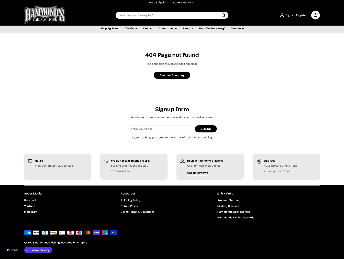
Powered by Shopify (74, 242)
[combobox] (172, 15)
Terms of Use (182, 137)
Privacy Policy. (203, 137)
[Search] (223, 15)
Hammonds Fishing (47, 242)
